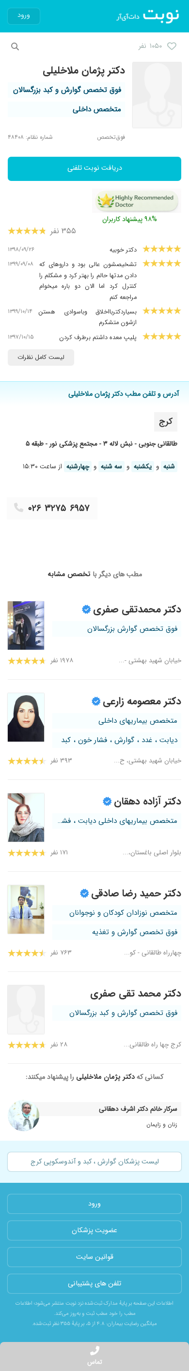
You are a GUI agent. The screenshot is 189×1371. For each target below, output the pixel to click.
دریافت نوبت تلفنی (94, 168)
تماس (94, 1362)
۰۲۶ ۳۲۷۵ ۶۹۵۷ (59, 508)
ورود (23, 15)
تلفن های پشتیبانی (94, 1283)
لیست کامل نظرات (40, 357)
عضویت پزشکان (94, 1230)
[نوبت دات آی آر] (148, 16)
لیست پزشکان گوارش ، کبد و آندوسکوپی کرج (95, 1161)
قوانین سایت (94, 1257)
